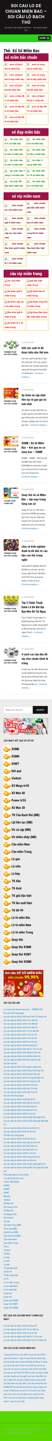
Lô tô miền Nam (21, 925)
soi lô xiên (22, 1394)
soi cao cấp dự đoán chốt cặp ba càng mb (22, 1067)
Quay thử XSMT (21, 954)
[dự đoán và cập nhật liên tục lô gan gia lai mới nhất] (11, 393)
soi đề (29, 1398)
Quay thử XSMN (21, 962)
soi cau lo (38, 1365)
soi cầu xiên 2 (21, 1383)
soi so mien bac (19, 1398)
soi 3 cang (42, 1362)
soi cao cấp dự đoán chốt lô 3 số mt (19, 1114)
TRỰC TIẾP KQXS (11, 1182)
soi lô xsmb (32, 1394)
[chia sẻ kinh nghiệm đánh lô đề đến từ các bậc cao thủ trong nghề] (11, 545)
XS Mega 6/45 (20, 786)
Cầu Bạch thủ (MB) (12, 1236)
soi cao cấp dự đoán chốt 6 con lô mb (20, 1038)
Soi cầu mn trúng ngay (14, 1135)
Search (40, 710)
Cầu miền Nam (21, 844)
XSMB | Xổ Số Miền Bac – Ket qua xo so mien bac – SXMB (33, 447)
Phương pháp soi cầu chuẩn (10, 353)
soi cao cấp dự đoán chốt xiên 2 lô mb (20, 1085)
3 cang (7, 1354)
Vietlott (16, 778)
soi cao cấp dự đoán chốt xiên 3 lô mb (20, 1088)
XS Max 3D (18, 808)
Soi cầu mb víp (10, 1063)
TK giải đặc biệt (21, 896)
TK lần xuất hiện (22, 903)
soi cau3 (7, 1365)
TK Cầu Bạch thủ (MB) (26, 815)
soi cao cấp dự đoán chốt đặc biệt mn (20, 1146)
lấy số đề (34, 1362)
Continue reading (39, 425)
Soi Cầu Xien (9, 1383)
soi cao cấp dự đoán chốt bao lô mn (20, 1139)
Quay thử (17, 940)
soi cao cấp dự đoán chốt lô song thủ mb (22, 1081)
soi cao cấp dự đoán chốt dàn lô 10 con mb (23, 1049)
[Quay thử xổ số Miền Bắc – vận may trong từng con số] (11, 493)
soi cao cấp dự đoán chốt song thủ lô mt (22, 1128)
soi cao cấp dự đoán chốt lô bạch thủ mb (22, 1074)
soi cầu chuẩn (10, 1376)
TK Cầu (7, 1221)
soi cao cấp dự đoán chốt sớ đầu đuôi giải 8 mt (24, 1117)
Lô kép (16, 874)
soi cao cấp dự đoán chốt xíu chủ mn (20, 1160)
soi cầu (32, 1372)
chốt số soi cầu (17, 1354)
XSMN (15, 756)
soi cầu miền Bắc (36, 1376)
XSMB (15, 749)
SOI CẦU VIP (22, 1372)
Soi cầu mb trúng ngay (14, 1013)
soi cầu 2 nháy (41, 1372)
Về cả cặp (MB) (21, 830)
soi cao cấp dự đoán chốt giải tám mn (20, 1149)
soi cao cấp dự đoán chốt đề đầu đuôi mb (22, 1056)
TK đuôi (17, 888)
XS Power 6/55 (10, 1207)
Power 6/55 (19, 800)
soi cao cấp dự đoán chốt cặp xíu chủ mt (22, 1103)
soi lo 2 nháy (9, 1390)
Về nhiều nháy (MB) (24, 837)
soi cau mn (16, 1369)
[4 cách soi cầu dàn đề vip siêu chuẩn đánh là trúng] (11, 652)
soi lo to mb (28, 1390)
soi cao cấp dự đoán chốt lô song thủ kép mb (24, 1078)
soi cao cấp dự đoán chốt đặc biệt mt (20, 1106)
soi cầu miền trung (25, 1380)
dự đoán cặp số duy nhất (18, 1362)
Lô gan (16, 859)
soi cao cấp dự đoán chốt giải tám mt (20, 1110)
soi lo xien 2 (12, 1394)
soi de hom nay (29, 1387)
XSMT (15, 764)
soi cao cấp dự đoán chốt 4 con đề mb (21, 1020)
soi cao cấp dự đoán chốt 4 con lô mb (20, 1034)
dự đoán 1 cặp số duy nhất (22, 1358)
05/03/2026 (29, 342)
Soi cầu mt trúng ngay (14, 1095)
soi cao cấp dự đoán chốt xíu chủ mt (20, 1131)
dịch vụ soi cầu (30, 1354)
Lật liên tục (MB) (22, 822)
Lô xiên (16, 866)
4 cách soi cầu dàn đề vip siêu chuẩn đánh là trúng (35, 659)
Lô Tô (6, 1279)
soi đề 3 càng (38, 1398)
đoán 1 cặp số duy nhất (14, 1401)
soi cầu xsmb (34, 1383)
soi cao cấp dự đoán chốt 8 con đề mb (21, 1027)
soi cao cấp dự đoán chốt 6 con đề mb (21, 1024)
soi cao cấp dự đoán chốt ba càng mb (20, 1045)
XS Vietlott (8, 1218)
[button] (44, 38)
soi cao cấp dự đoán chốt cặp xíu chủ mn (22, 1142)
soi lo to (18, 1390)
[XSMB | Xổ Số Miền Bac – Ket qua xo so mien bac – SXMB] (11, 441)
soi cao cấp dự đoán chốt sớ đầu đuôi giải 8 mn (25, 1164)
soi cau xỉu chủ (10, 1372)
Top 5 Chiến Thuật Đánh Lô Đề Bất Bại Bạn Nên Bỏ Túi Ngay (34, 607)
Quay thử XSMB (21, 947)
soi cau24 (29, 1365)
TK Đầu (7, 1254)
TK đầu (16, 881)
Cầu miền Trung (21, 852)
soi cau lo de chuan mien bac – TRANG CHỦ (23, 1009)
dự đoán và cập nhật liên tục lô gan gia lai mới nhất (34, 399)
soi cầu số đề (39, 1380)
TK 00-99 (17, 910)
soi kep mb (42, 1387)
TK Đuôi (7, 1250)
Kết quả (16, 771)
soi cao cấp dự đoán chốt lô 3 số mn (20, 1153)
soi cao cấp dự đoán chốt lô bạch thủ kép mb (24, 1070)
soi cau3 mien (18, 1365)
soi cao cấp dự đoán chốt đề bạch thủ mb (22, 1052)
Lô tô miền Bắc (21, 918)
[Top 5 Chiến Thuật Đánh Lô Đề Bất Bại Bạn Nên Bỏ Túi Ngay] (11, 601)
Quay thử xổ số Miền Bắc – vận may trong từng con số (34, 499)
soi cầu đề (17, 1387)
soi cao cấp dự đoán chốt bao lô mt (19, 1099)
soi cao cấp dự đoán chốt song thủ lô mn (22, 1157)
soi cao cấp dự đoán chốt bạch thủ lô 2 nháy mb (25, 1016)
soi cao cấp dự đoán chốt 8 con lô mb (20, 1042)
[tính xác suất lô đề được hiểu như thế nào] (11, 345)
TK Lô (6, 1246)
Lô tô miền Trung (22, 932)
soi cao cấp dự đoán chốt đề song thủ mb (22, 1060)
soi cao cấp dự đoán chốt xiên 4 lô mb (20, 1092)
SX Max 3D (8, 1203)
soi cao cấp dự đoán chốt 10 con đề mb (21, 1031)
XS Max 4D (18, 793)
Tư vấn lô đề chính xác (9, 502)
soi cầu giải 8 (22, 1376)
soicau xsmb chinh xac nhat (33, 1369)
